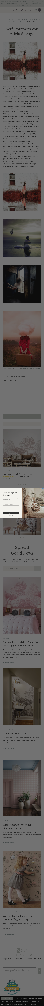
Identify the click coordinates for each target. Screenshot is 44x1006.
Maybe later (11, 515)
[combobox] (11, 504)
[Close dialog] (43, 488)
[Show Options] (18, 504)
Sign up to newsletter (11, 513)
